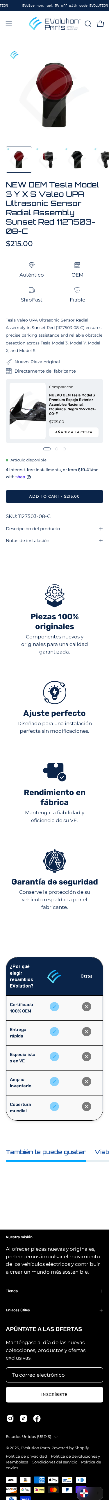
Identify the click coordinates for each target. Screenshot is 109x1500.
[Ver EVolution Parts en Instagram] (10, 1418)
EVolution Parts (35, 1448)
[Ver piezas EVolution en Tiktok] (23, 1418)
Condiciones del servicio (54, 1462)
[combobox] (90, 1493)
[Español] (90, 1493)
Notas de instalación (27, 540)
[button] (87, 24)
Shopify (82, 1448)
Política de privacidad (26, 1456)
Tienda (12, 1291)
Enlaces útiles (18, 1310)
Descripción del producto (33, 528)
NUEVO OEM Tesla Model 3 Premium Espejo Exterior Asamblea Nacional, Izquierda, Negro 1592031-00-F (72, 404)
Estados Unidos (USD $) (28, 1436)
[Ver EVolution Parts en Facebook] (37, 1418)
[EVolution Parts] (55, 24)
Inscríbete (54, 1394)
